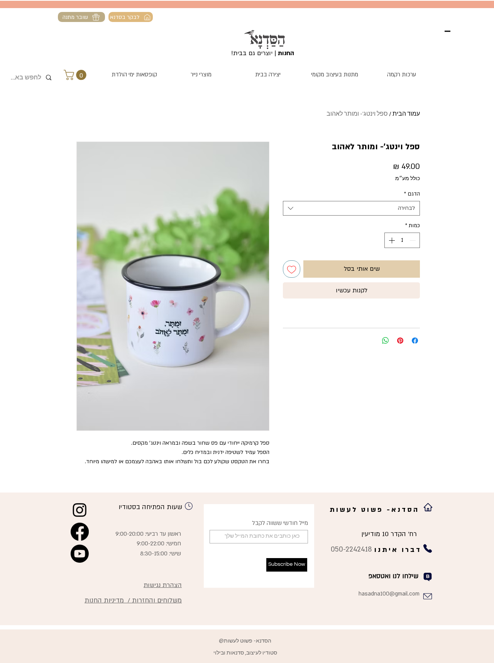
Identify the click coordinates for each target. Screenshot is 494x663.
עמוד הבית (406, 114)
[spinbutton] (402, 240)
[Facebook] (80, 532)
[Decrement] (413, 240)
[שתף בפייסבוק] (415, 340)
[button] (76, 75)
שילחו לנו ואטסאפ (393, 576)
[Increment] (391, 240)
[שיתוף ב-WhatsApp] (385, 340)
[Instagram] (80, 510)
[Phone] (188, 506)
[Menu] (447, 31)
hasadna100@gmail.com (389, 593)
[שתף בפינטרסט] (400, 340)
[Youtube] (80, 554)
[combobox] (351, 208)
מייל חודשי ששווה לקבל (280, 523)
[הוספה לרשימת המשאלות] (291, 269)
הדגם (412, 193)
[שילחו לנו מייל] (427, 596)
